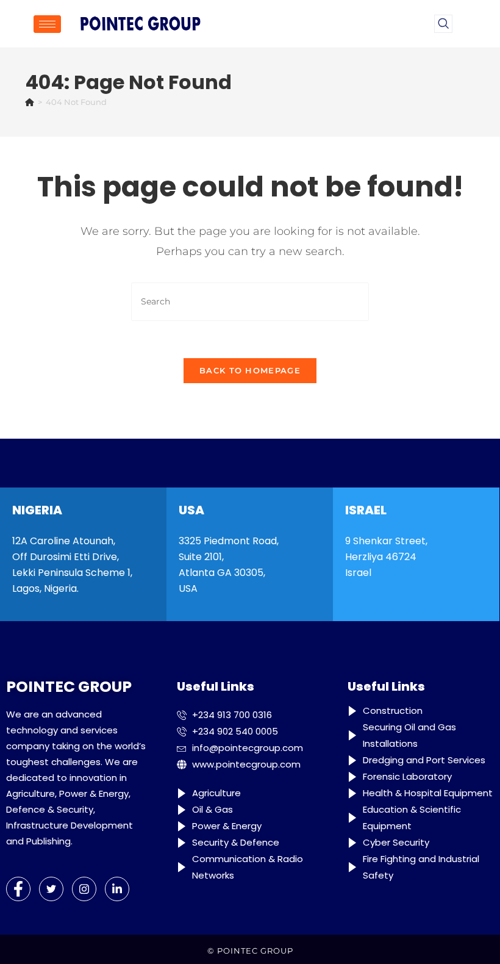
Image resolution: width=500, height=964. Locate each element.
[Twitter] (51, 889)
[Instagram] (84, 889)
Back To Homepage (250, 370)
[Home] (29, 102)
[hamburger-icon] (47, 24)
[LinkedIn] (117, 889)
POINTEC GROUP (255, 950)
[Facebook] (18, 889)
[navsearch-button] (443, 24)
